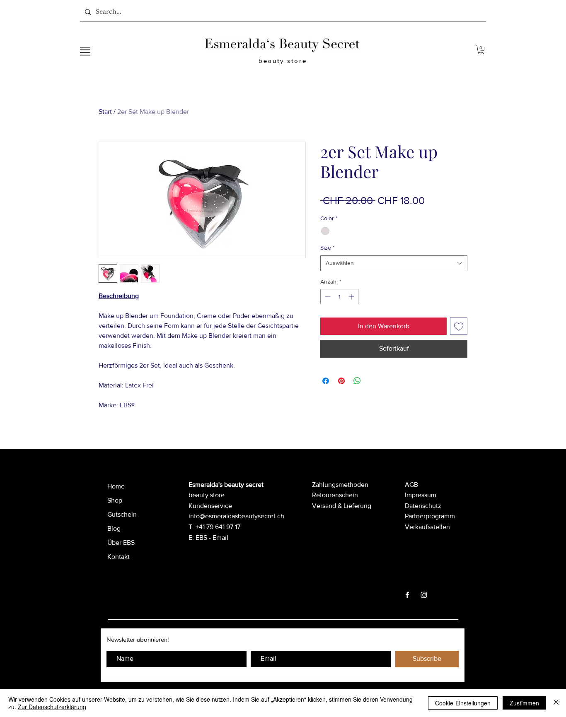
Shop (114, 500)
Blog (114, 528)
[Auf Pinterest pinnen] (341, 381)
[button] (85, 51)
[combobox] (393, 263)
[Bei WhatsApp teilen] (357, 381)
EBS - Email (212, 537)
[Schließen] (556, 702)
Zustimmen (524, 703)
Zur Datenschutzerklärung (52, 707)
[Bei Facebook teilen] (326, 381)
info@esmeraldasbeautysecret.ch (236, 516)
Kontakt (118, 556)
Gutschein (122, 514)
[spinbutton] (339, 296)
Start (105, 111)
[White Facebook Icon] (407, 595)
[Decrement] (327, 296)
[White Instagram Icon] (424, 595)
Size (327, 247)
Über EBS (121, 542)
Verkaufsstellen (427, 526)
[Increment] (352, 296)
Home (116, 486)
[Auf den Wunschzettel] (458, 326)
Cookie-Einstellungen (463, 703)
